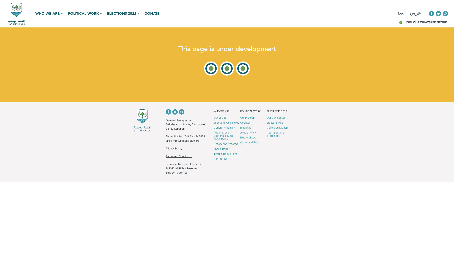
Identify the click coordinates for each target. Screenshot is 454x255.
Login (402, 13)
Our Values (220, 117)
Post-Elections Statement (275, 134)
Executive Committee (226, 122)
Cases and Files (249, 142)
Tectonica (181, 172)
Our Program (247, 117)
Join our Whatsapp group (426, 22)
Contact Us (220, 158)
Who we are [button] (48, 13)
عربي (415, 13)
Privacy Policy (174, 148)
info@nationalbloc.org (186, 140)
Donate (152, 13)
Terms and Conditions (179, 156)
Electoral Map (275, 122)
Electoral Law (248, 137)
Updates (245, 122)
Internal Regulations (225, 153)
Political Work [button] (84, 13)
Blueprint (245, 127)
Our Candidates (276, 117)
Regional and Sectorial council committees (223, 135)
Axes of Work (248, 132)
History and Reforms (226, 144)
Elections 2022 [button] (122, 13)
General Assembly (224, 127)
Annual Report (222, 149)
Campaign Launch (277, 127)
